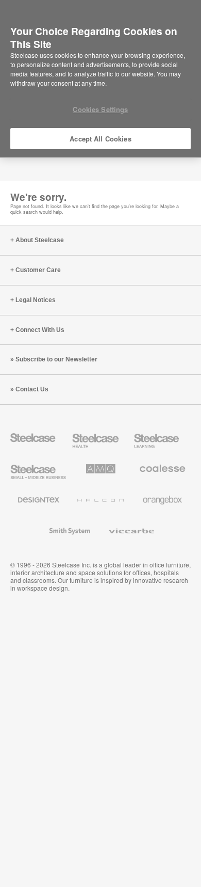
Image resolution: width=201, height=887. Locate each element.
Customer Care (38, 270)
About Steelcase (39, 240)
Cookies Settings (100, 109)
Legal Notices (35, 300)
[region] (100, 79)
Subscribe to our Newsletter (56, 359)
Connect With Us (39, 330)
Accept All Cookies (100, 139)
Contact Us (31, 389)
